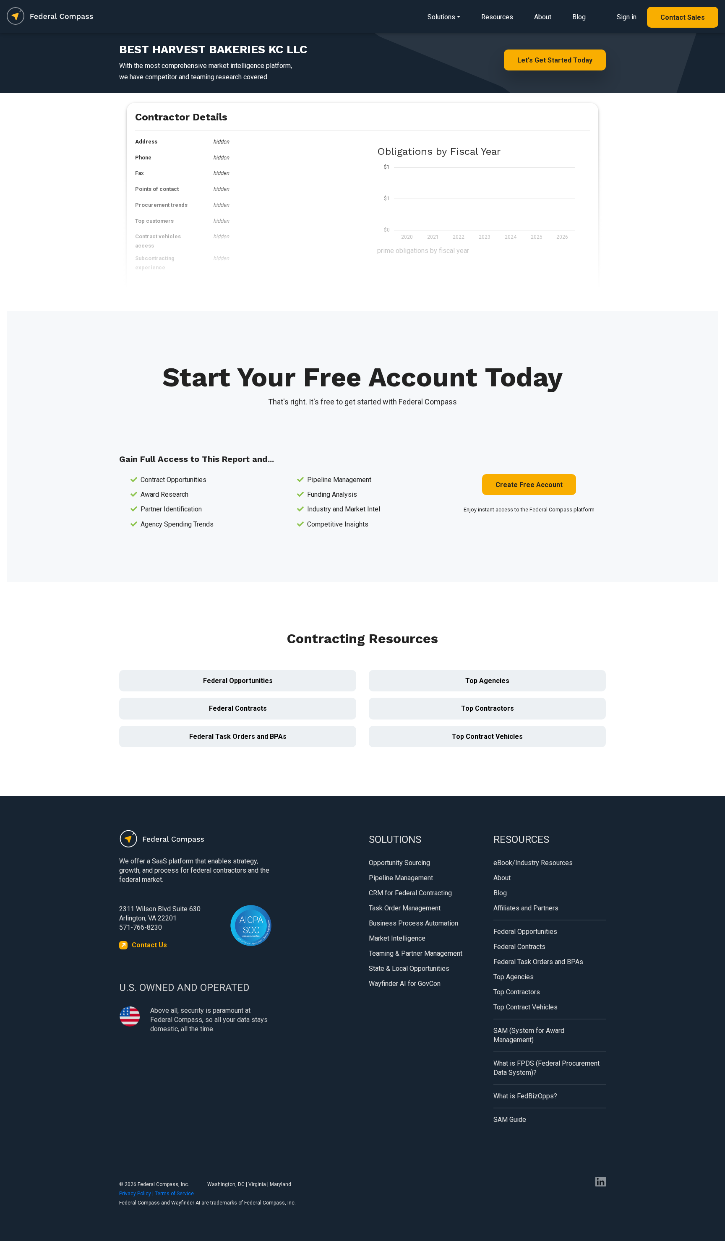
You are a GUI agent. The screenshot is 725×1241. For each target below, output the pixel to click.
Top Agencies (487, 681)
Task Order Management (405, 908)
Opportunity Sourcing (399, 863)
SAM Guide (509, 1120)
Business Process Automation (413, 923)
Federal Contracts (238, 708)
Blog (579, 17)
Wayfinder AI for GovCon (405, 984)
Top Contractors (487, 708)
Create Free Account (529, 485)
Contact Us (149, 945)
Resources (497, 17)
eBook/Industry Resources (533, 863)
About (542, 17)
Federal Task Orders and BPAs (238, 736)
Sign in (626, 17)
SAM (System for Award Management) (528, 1035)
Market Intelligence (397, 938)
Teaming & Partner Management (415, 953)
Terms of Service (174, 1194)
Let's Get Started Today (554, 60)
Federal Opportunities (238, 681)
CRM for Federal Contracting (410, 893)
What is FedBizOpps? (525, 1096)
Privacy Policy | (137, 1194)
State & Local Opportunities (409, 968)
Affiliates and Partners (525, 908)
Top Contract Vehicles (487, 736)
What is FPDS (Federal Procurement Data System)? (546, 1068)
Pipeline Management (401, 878)
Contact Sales (682, 17)
